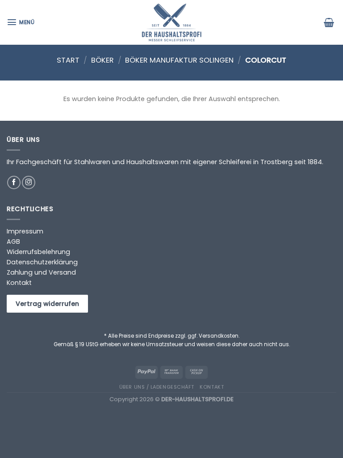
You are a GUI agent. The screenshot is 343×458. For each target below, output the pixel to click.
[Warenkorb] (330, 22)
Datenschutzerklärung (42, 262)
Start (68, 60)
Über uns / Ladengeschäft (156, 386)
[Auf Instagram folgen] (28, 182)
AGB (13, 241)
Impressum (25, 231)
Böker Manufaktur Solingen (179, 60)
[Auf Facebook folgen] (14, 182)
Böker (102, 60)
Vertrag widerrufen (47, 303)
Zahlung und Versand (41, 272)
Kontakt (19, 282)
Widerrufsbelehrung (38, 251)
